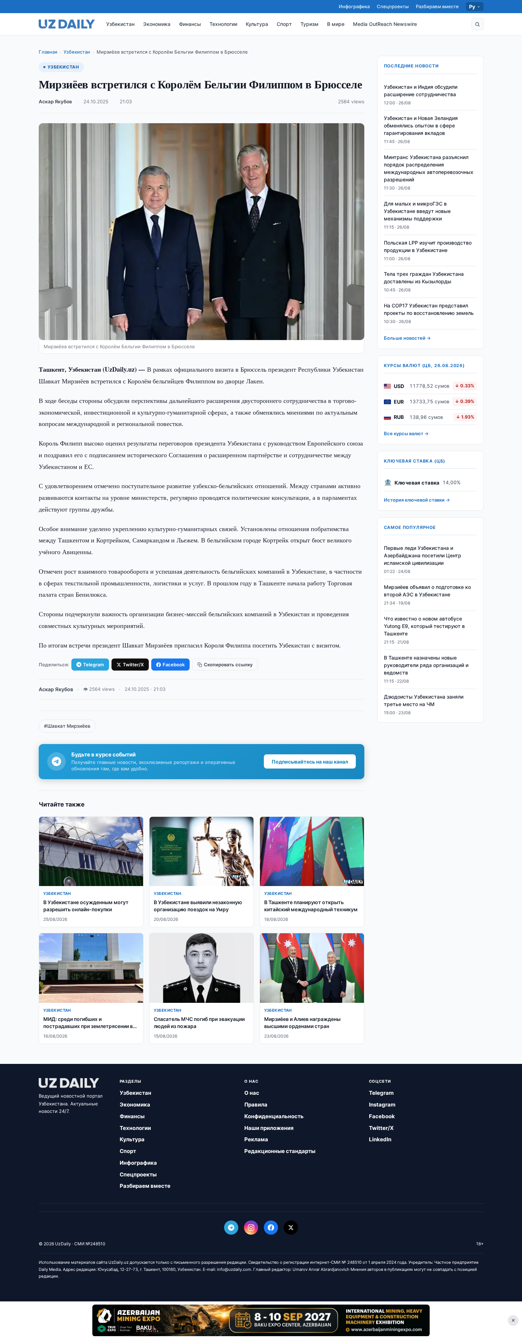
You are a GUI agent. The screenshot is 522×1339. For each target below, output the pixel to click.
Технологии (223, 24)
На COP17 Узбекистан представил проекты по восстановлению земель (429, 309)
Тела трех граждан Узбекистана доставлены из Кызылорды (424, 278)
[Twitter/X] (291, 1227)
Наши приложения (269, 1128)
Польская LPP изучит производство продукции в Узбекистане (428, 246)
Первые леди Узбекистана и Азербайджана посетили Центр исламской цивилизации (422, 555)
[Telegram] (231, 1227)
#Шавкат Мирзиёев (67, 726)
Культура (257, 24)
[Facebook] (271, 1227)
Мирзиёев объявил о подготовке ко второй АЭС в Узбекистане (427, 591)
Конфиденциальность (274, 1116)
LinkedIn (380, 1139)
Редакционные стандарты (279, 1151)
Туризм (309, 24)
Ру (472, 7)
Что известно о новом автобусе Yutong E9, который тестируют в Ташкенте (424, 626)
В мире (335, 24)
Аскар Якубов (55, 101)
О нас (251, 1092)
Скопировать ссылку (228, 664)
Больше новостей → (407, 338)
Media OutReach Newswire (385, 24)
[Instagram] (251, 1227)
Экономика (156, 24)
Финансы (190, 24)
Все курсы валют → (406, 434)
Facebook (174, 664)
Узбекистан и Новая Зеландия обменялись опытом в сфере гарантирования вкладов (421, 125)
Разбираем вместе (437, 6)
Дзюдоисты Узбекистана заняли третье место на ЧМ (423, 700)
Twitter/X (133, 664)
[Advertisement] (261, 1320)
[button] (478, 24)
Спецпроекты (393, 6)
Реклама (256, 1139)
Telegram (93, 664)
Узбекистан (120, 24)
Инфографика (354, 6)
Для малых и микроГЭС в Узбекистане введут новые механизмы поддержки (417, 211)
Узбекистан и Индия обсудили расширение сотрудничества (420, 90)
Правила (255, 1104)
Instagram (382, 1104)
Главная (48, 52)
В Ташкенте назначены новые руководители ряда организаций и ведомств (426, 665)
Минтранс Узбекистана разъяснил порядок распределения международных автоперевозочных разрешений (428, 168)
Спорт (284, 24)
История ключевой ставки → (417, 500)
